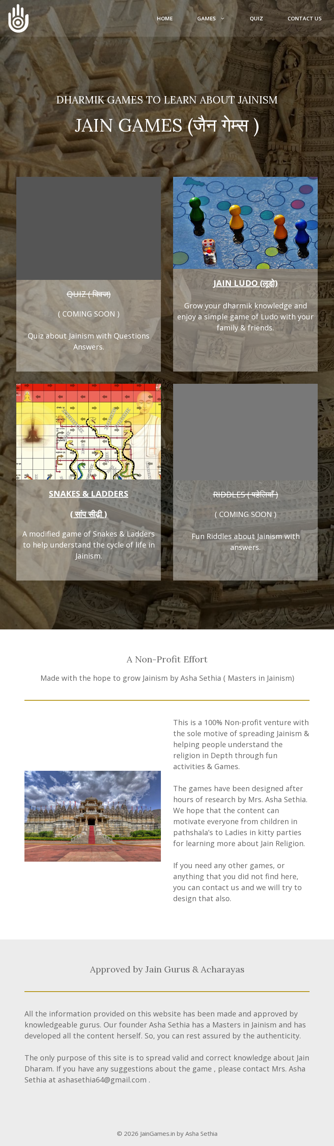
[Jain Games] (18, 18)
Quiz (256, 18)
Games (206, 18)
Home (165, 18)
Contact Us (305, 18)
